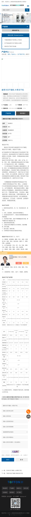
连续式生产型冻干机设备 (10, 46)
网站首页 (5, 488)
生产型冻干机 (21, 54)
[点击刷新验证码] (15, 451)
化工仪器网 (16, 496)
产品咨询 (8, 113)
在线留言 (5, 492)
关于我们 (19, 492)
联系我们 (22, 113)
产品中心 (13, 54)
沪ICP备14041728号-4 (16, 515)
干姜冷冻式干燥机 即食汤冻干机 (14, 473)
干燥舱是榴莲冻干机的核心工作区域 (13, 40)
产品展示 (12, 488)
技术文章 (26, 488)
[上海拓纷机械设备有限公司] (13, 5)
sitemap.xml (23, 496)
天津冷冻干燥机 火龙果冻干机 (14, 470)
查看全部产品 (15, 30)
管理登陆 (4, 496)
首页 (9, 54)
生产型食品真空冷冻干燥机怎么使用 (13, 43)
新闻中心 (19, 488)
